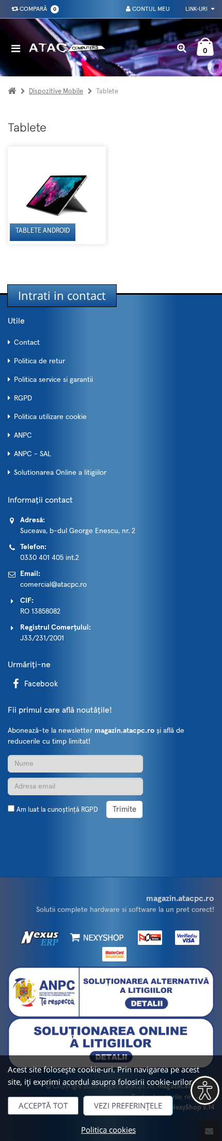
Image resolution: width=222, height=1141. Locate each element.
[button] (205, 1090)
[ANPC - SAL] (111, 991)
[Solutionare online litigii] (111, 1043)
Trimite (124, 809)
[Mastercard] (111, 953)
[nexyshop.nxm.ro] (95, 937)
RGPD (23, 398)
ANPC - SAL (32, 454)
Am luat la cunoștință (57, 810)
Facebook (41, 684)
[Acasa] (12, 91)
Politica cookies (108, 1129)
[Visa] (184, 937)
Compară (36, 9)
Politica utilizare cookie (50, 417)
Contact (27, 342)
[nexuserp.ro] (41, 937)
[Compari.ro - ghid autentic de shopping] (57, 834)
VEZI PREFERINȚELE (128, 1105)
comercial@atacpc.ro (53, 584)
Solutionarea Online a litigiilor (60, 472)
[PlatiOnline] (147, 937)
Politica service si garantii (53, 379)
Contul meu (150, 9)
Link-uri (197, 9)
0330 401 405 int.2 (49, 557)
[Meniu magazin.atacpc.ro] (18, 48)
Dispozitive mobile (56, 91)
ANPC (23, 435)
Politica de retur (39, 361)
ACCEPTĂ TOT (43, 1105)
